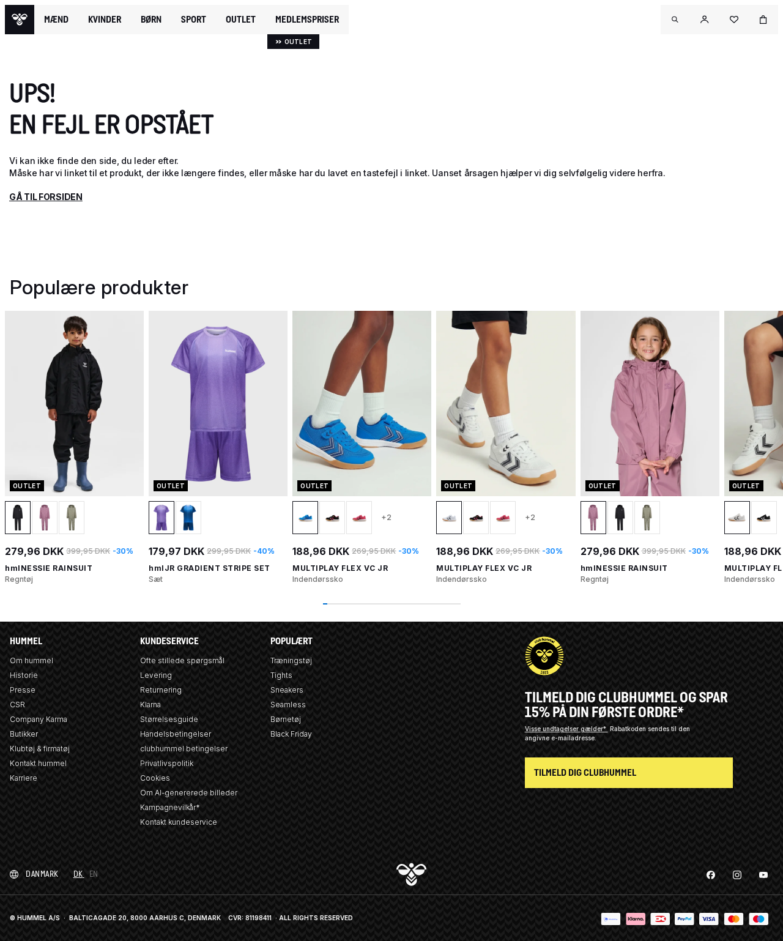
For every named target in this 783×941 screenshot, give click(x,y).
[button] (675, 19)
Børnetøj (285, 719)
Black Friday (291, 733)
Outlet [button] (241, 19)
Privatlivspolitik (166, 763)
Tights (281, 675)
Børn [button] (151, 19)
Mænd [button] (56, 19)
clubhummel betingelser (184, 748)
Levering (156, 675)
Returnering (161, 689)
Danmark (42, 874)
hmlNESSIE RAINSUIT (48, 568)
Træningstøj (291, 660)
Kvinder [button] (104, 19)
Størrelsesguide (169, 719)
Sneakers (286, 689)
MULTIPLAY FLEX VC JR (340, 568)
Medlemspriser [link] (307, 19)
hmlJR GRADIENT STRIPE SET (209, 568)
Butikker (24, 733)
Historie (24, 675)
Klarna (150, 704)
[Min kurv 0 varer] (763, 19)
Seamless (288, 704)
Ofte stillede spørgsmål (182, 660)
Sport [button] (193, 19)
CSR (17, 704)
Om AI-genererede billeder (188, 792)
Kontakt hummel (38, 763)
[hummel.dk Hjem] (19, 19)
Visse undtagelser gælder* (566, 728)
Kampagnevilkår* (170, 807)
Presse (22, 689)
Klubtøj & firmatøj (40, 748)
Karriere (23, 778)
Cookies (155, 778)
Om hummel (31, 660)
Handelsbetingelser (175, 733)
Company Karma (38, 719)
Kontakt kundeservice (178, 822)
